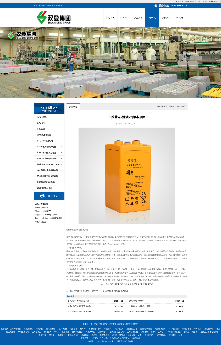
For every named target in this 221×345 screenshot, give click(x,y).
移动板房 (47, 332)
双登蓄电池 (188, 1)
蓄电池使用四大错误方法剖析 (79, 311)
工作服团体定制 (95, 329)
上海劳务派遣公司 (117, 332)
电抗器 (186, 332)
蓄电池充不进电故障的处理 (78, 301)
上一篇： (82, 291)
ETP (139, 335)
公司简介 (124, 18)
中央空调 (107, 329)
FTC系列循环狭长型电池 (47, 176)
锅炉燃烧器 (104, 335)
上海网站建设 (15, 329)
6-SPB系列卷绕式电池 (46, 147)
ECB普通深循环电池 (46, 182)
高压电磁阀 (118, 329)
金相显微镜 (50, 329)
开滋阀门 (61, 335)
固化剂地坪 (149, 335)
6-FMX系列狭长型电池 (46, 152)
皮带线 (51, 335)
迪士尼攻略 (10, 332)
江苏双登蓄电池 (214, 1)
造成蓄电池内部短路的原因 (139, 306)
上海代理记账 (73, 335)
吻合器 (194, 332)
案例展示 (166, 18)
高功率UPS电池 (44, 135)
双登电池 (179, 1)
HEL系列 (41, 129)
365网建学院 (174, 329)
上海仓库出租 (132, 332)
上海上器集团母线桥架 (209, 332)
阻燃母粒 (131, 335)
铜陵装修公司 (23, 332)
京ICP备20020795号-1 (106, 341)
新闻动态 (115, 338)
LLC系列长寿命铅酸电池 (47, 170)
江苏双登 (196, 1)
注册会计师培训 (118, 335)
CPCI (56, 332)
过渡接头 (85, 335)
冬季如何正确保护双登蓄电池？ (80, 306)
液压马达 (65, 332)
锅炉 (153, 332)
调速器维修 (186, 329)
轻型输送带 (102, 332)
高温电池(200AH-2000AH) (48, 164)
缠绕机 (94, 335)
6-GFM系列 (42, 117)
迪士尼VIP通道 (146, 329)
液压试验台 (62, 329)
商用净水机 (90, 332)
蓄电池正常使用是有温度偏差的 (141, 311)
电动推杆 (73, 329)
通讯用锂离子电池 (44, 188)
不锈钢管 (42, 335)
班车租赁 (197, 329)
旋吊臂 (83, 329)
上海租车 (161, 332)
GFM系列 (41, 123)
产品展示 (138, 18)
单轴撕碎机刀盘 (174, 332)
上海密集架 (36, 332)
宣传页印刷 (209, 329)
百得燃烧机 (161, 335)
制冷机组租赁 (77, 332)
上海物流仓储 (131, 329)
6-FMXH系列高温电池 (46, 158)
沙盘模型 (144, 332)
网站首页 (110, 18)
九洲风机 (39, 329)
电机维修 (172, 335)
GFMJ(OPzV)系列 (45, 141)
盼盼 (180, 335)
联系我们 (180, 18)
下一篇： (113, 291)
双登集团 (204, 1)
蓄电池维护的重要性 (137, 301)
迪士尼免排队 (160, 329)
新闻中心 (152, 18)
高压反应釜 (28, 329)
